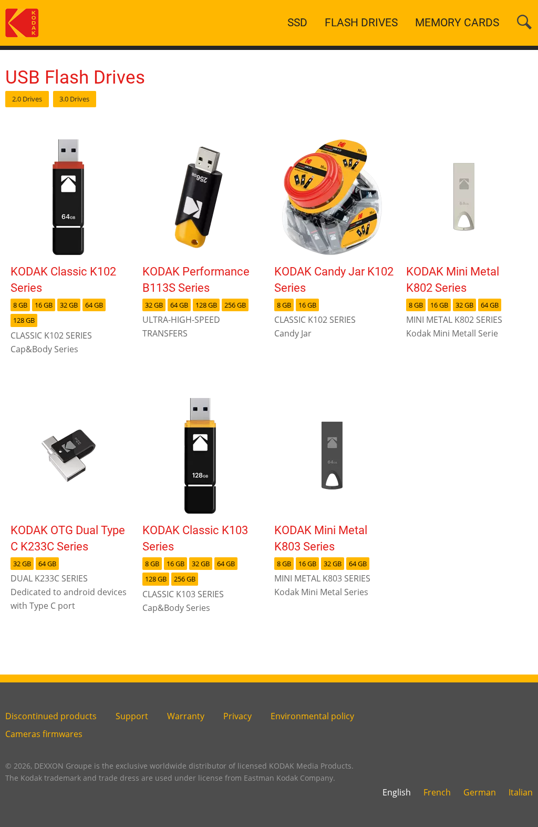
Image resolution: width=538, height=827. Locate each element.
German (479, 792)
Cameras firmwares (43, 734)
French (437, 792)
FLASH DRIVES (361, 22)
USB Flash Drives (75, 77)
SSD (297, 22)
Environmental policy (312, 716)
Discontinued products (51, 716)
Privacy (237, 716)
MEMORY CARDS (457, 22)
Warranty (185, 716)
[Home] (22, 22)
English (396, 792)
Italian (521, 792)
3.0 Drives (74, 99)
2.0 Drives (27, 99)
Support (132, 716)
